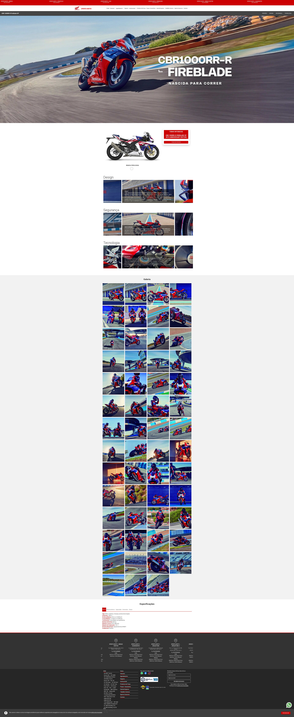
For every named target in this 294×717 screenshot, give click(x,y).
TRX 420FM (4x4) (108, 702)
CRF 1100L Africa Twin (109, 696)
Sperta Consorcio (178, 8)
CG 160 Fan (106, 684)
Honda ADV (106, 689)
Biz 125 (112, 680)
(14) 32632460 (115, 652)
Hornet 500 (106, 675)
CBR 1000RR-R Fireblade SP (110, 703)
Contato (186, 8)
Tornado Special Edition (110, 694)
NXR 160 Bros (114, 689)
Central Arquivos (160, 8)
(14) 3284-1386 (155, 652)
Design (271, 13)
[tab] (104, 609)
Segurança (279, 13)
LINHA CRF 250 (107, 698)
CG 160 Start (115, 682)
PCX (110, 687)
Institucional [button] (132, 8)
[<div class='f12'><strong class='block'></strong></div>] (113, 294)
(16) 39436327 (227, 2)
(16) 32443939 (128, 2)
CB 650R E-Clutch (108, 678)
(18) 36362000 (28, 2)
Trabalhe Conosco (169, 8)
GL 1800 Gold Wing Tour (109, 705)
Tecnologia (288, 13)
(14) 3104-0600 (175, 651)
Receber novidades (179, 681)
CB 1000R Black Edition (109, 677)
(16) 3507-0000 (177, 2)
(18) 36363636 (78, 2)
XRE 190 (106, 691)
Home (107, 8)
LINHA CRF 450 (107, 700)
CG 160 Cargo (107, 682)
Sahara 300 (112, 691)
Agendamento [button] (119, 8)
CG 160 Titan (114, 684)
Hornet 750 (106, 680)
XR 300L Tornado (108, 693)
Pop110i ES (106, 686)
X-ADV (114, 687)
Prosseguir (286, 713)
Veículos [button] (112, 8)
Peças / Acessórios (150, 8)
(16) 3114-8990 (135, 652)
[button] (129, 674)
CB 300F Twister (108, 673)
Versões (264, 13)
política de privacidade (96, 712)
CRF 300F (116, 702)
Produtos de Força (141, 8)
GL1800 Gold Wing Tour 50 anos (110, 708)
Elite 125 (106, 687)
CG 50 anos (113, 686)
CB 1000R (113, 675)
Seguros (126, 8)
